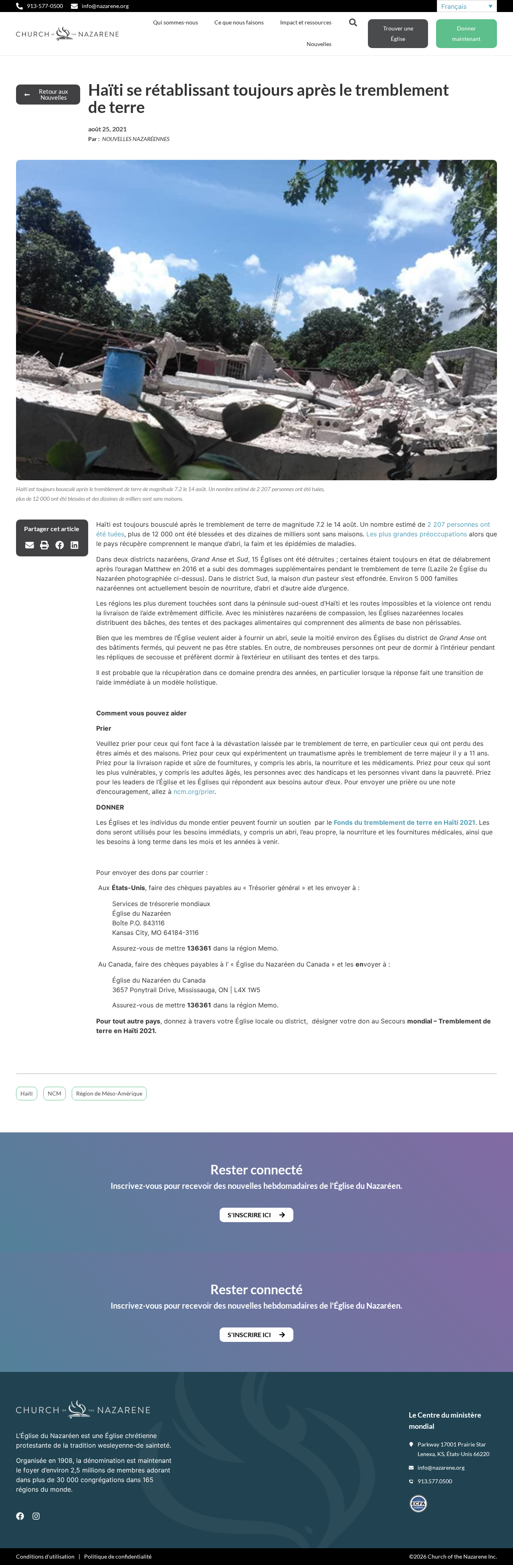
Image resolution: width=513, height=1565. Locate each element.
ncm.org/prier (194, 792)
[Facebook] (20, 1516)
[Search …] (353, 21)
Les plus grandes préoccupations (416, 534)
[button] (29, 545)
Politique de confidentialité (117, 1556)
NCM (54, 1093)
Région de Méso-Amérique (109, 1093)
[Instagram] (36, 1516)
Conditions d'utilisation (45, 1556)
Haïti (26, 1093)
